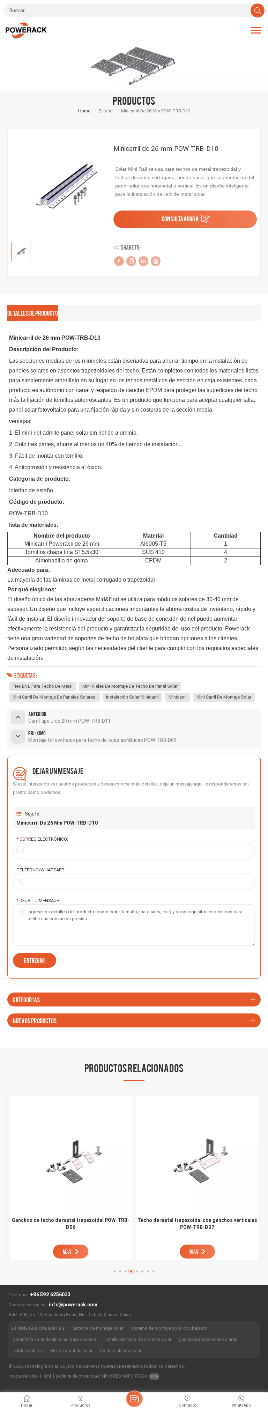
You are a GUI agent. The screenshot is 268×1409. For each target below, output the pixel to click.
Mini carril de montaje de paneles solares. (54, 697)
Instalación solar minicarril (132, 697)
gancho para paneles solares (208, 1339)
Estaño (106, 110)
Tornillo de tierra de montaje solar (137, 1339)
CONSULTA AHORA (180, 218)
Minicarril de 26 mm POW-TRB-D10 (57, 823)
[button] (114, 1271)
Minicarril (178, 697)
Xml (47, 1376)
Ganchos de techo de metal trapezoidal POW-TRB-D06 (70, 1223)
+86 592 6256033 (50, 1294)
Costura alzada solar (120, 1350)
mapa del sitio (23, 1376)
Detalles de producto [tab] (32, 312)
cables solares (28, 1350)
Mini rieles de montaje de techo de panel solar (130, 686)
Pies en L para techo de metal (43, 686)
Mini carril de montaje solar (223, 697)
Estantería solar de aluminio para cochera (54, 1339)
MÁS (67, 1251)
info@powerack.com (73, 1304)
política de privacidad (78, 1376)
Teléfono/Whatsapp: (40, 869)
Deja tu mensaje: (38, 900)
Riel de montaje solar (71, 1350)
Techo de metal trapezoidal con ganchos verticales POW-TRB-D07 (197, 1223)
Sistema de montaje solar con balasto (169, 1328)
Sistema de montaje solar (98, 1328)
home (84, 110)
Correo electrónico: (42, 839)
